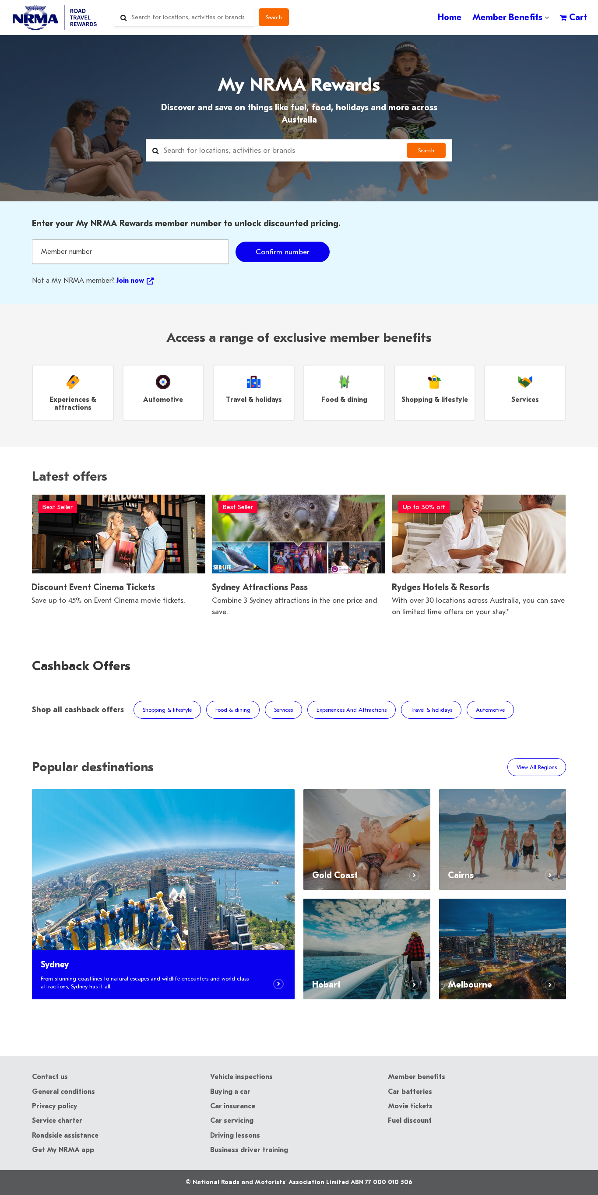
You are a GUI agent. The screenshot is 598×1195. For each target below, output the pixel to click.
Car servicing (231, 1120)
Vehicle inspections (241, 1076)
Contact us (50, 1076)
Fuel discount (410, 1120)
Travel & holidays (431, 709)
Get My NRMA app (63, 1149)
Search (274, 17)
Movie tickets (410, 1106)
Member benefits (416, 1076)
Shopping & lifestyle (167, 709)
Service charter (57, 1120)
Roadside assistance (65, 1135)
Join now (130, 281)
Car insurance (232, 1106)
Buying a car (230, 1091)
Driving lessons (235, 1135)
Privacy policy (54, 1106)
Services (283, 709)
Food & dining (232, 709)
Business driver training (249, 1149)
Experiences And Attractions (352, 709)
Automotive (490, 709)
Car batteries (410, 1091)
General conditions (63, 1091)
